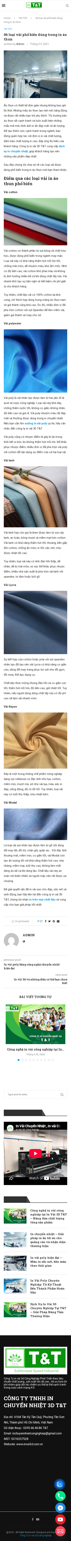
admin (20, 44)
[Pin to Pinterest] (54, 921)
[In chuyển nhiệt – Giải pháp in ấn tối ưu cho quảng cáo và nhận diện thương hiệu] (15, 1239)
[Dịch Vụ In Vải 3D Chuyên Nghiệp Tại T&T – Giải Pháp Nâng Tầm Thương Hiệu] (15, 1309)
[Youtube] (37, 1519)
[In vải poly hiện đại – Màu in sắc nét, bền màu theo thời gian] (15, 1263)
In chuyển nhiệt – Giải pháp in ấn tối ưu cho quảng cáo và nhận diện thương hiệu (48, 1240)
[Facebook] (33, 1519)
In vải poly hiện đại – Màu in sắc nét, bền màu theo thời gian (48, 1261)
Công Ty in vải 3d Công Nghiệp (35, 1535)
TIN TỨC (23, 18)
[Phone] (60, 1496)
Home (7, 18)
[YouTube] (60, 1519)
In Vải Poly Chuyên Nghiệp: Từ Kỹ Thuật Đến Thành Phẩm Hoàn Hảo (47, 1286)
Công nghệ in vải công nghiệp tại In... (35, 1049)
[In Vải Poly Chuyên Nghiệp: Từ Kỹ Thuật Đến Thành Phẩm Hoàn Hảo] (15, 1286)
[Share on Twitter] (49, 921)
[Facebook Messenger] (60, 1508)
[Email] (60, 1531)
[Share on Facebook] (45, 921)
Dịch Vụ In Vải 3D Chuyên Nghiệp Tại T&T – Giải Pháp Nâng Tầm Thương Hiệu (48, 1310)
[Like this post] (41, 921)
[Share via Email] (58, 921)
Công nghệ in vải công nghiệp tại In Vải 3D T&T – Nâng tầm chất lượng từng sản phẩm (48, 1216)
